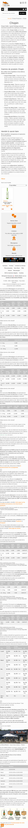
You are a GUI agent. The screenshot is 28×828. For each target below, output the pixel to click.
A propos (5, 265)
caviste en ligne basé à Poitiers (14, 277)
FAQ (22, 268)
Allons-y (22, 13)
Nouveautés (16, 270)
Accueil (9, 18)
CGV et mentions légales (11, 273)
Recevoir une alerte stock (12, 209)
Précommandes (8, 268)
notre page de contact (14, 528)
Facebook (18, 521)
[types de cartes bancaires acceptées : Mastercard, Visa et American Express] (14, 258)
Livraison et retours (20, 265)
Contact (11, 265)
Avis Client (17, 268)
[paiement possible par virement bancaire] (20, 258)
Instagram (2, 522)
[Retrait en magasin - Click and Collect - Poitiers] (18, 260)
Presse (10, 270)
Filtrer (3, 179)
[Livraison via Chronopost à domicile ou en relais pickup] (12, 260)
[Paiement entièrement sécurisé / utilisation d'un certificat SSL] (7, 258)
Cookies (21, 273)
